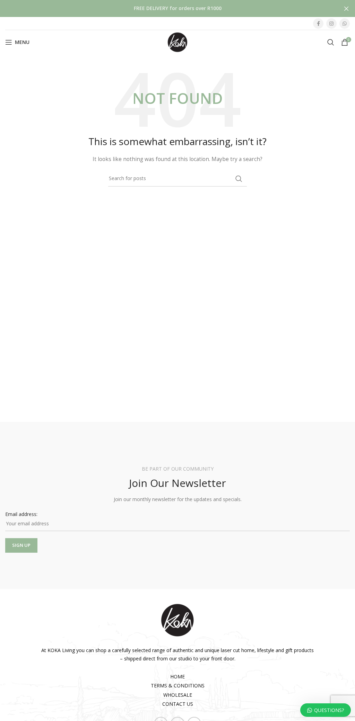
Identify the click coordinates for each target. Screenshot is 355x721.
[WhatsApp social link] (344, 23)
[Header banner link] (167, 8)
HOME (177, 676)
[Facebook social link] (318, 23)
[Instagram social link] (331, 23)
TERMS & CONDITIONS (178, 685)
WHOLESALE (177, 695)
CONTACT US (177, 704)
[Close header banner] (346, 8)
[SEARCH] (239, 179)
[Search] (331, 42)
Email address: (21, 514)
